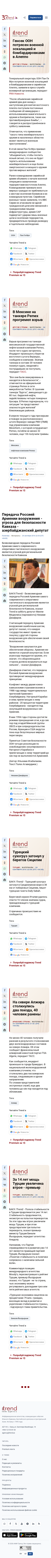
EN (21, 1554)
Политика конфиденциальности (16, 1502)
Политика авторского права (14, 1506)
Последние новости (10, 1445)
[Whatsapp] (4, 1524)
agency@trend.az (8, 1433)
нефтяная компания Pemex (23, 451)
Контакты (6, 1467)
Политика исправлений (12, 1475)
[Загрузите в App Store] (10, 1535)
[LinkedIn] (33, 1524)
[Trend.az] (10, 17)
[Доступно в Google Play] (28, 1535)
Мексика (15, 445)
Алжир (14, 1103)
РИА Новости (16, 93)
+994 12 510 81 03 (9, 1430)
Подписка (6, 1485)
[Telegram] (27, 1524)
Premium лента (8, 1449)
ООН (13, 235)
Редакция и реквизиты (12, 1463)
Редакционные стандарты (13, 1471)
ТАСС (23, 371)
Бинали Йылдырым (19, 1318)
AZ (25, 1554)
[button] (4, 29)
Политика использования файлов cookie (19, 1510)
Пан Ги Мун (25, 235)
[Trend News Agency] (9, 1409)
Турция (14, 926)
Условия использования (12, 1499)
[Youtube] (21, 1524)
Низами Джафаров (19, 775)
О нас (4, 1459)
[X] (16, 1524)
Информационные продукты (14, 1488)
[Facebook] (10, 1524)
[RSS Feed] (39, 1524)
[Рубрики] (46, 17)
